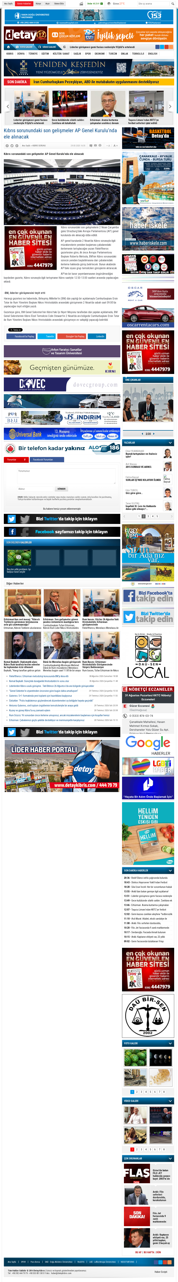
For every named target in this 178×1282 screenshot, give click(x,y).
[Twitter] (12, 145)
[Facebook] (7, 145)
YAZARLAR (129, 442)
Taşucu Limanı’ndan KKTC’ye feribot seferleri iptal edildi (143, 122)
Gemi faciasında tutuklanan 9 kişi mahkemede (144, 943)
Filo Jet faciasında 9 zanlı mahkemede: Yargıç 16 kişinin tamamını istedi (147, 929)
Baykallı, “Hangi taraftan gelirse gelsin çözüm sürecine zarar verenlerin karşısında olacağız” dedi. (22, 666)
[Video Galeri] (47, 47)
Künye (38, 3)
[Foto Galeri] (24, 47)
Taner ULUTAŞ (141, 506)
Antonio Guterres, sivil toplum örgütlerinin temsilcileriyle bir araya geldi (43, 705)
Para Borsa (35, 1262)
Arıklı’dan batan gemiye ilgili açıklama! (146, 891)
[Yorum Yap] (91, 145)
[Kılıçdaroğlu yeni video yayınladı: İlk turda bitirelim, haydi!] (160, 1115)
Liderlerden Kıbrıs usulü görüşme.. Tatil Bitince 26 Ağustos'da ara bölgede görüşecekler (51, 686)
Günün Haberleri (24, 3)
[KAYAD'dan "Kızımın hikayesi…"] (135, 1135)
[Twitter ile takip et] (162, 47)
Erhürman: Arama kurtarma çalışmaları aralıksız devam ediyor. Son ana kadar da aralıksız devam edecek (108, 122)
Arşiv (48, 3)
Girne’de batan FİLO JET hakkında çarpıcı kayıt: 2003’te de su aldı (161, 1174)
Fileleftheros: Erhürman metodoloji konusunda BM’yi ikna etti (38, 676)
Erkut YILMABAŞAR (141, 454)
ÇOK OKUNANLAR (133, 1158)
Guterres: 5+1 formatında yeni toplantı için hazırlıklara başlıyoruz (40, 695)
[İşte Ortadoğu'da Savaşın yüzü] (135, 1078)
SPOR (23, 1262)
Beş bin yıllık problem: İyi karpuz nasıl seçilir (19, 570)
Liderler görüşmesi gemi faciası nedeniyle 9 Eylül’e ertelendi (30, 122)
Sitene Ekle (59, 3)
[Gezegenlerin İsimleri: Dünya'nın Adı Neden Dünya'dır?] (160, 1058)
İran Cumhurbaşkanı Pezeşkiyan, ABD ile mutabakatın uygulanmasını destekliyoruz (96, 82)
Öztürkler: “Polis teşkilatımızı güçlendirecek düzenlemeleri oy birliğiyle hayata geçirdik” (51, 700)
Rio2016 (81, 1262)
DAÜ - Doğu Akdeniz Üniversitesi (58, 1262)
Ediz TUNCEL (134, 491)
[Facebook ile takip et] (157, 47)
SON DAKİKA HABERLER (136, 870)
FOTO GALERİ (131, 1043)
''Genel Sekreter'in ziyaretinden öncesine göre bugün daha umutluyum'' (43, 690)
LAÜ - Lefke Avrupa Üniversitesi (102, 1262)
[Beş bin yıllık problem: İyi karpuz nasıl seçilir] (135, 1058)
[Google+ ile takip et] (166, 47)
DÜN (158, 1252)
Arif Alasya (139, 465)
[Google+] (16, 145)
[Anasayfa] (8, 47)
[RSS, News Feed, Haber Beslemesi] (171, 47)
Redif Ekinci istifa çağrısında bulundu (146, 877)
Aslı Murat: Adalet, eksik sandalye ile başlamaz (145, 920)
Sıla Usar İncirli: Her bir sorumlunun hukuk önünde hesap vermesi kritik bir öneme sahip (148, 889)
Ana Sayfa (8, 3)
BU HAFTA (149, 1252)
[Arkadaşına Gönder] (95, 145)
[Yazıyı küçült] (108, 145)
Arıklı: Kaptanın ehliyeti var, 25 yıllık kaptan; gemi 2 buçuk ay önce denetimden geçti (147, 938)
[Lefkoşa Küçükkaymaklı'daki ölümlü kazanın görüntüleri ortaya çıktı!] (160, 1135)
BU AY (138, 1252)
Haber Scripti (161, 1271)
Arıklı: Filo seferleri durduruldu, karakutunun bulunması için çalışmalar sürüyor (146, 925)
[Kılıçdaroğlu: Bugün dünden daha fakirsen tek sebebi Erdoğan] (135, 1115)
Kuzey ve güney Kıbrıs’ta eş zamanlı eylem (29, 710)
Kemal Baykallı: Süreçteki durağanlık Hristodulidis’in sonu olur (39, 681)
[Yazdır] (100, 145)
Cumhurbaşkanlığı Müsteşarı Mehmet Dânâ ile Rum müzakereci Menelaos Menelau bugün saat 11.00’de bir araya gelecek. (62, 666)
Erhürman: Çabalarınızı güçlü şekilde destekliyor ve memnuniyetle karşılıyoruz (46, 720)
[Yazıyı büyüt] (116, 145)
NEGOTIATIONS (127, 1262)
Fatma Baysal (143, 478)
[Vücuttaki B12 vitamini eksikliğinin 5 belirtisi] (160, 1078)
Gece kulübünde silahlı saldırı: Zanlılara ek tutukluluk (68, 122)
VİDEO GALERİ (131, 1101)
